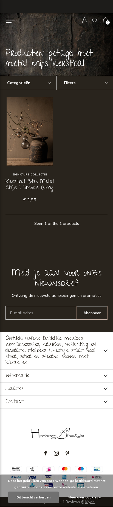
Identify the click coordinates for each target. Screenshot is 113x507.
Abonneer (92, 312)
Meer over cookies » (84, 497)
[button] (10, 20)
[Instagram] (56, 453)
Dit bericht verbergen (33, 497)
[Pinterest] (67, 453)
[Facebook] (45, 453)
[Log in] (84, 20)
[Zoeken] (95, 20)
